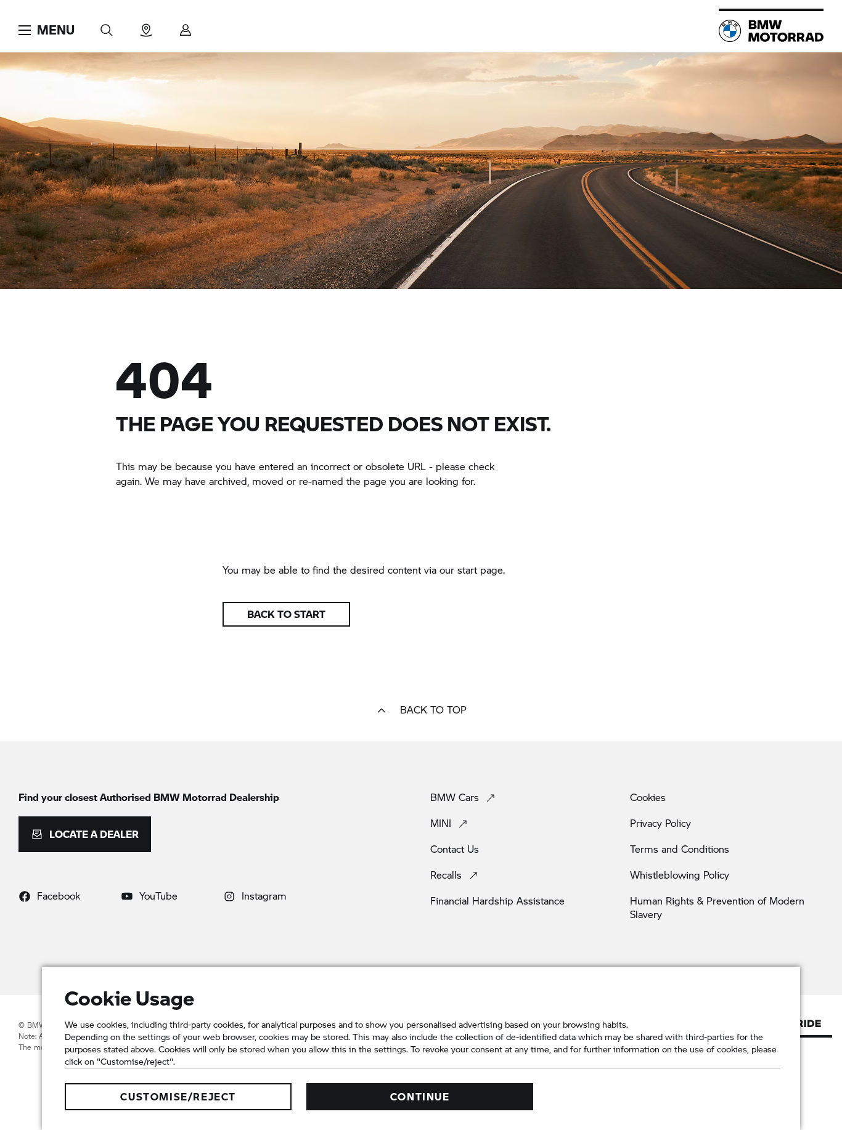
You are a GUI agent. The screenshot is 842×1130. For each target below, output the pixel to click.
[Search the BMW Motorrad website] (106, 26)
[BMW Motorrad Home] (771, 31)
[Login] (185, 26)
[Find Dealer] (146, 26)
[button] (46, 30)
